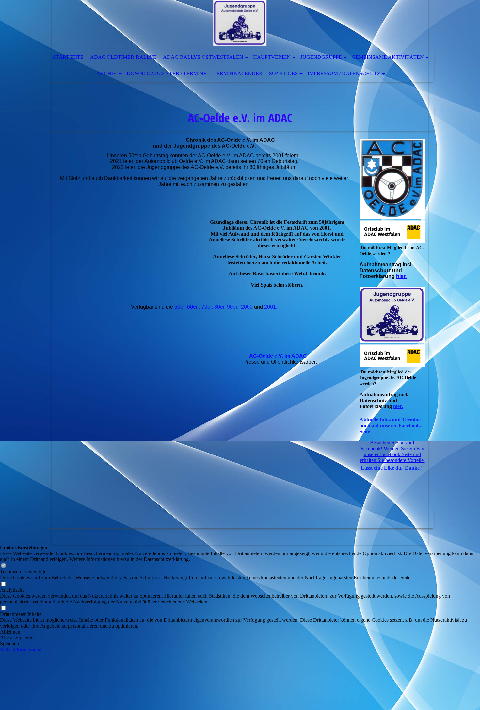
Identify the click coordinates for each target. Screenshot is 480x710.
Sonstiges (283, 73)
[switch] (3, 566)
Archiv (106, 73)
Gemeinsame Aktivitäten (388, 57)
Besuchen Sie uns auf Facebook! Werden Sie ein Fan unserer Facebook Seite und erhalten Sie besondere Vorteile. (392, 451)
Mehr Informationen (20, 649)
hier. (401, 276)
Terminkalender (238, 73)
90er (232, 307)
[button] (240, 632)
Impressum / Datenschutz (344, 73)
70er (206, 307)
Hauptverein (272, 57)
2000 (246, 307)
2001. (270, 307)
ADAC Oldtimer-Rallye (123, 57)
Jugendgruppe (321, 57)
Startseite (68, 57)
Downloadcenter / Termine (167, 73)
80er (219, 307)
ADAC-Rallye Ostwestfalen (203, 57)
